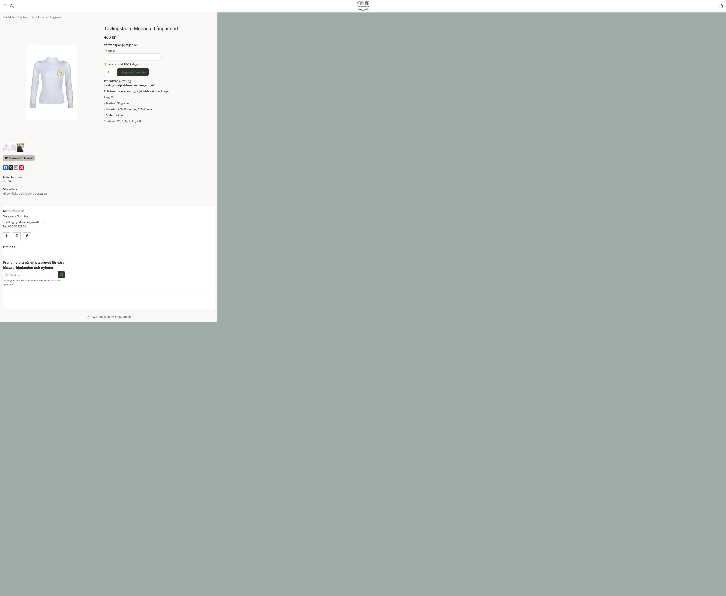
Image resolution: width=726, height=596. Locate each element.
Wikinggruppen (121, 321)
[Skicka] (61, 274)
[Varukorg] (720, 6)
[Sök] (12, 6)
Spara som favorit (20, 158)
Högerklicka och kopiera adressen (25, 193)
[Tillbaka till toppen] (466, 590)
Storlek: (110, 51)
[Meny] (5, 6)
